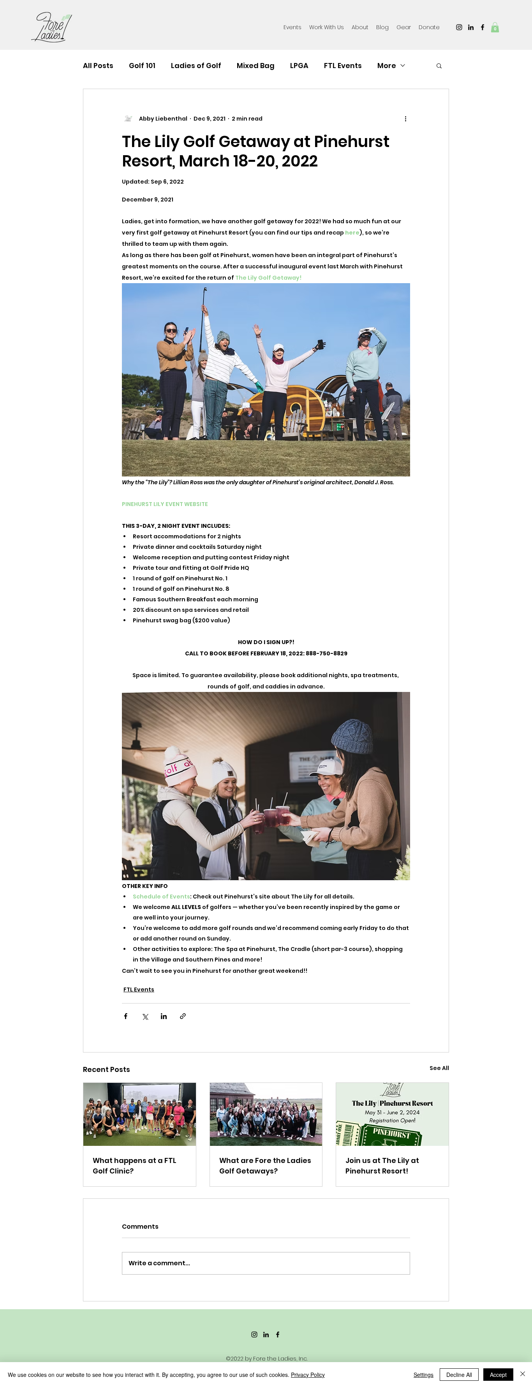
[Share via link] (183, 1016)
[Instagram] (459, 27)
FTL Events (343, 65)
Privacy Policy (308, 1374)
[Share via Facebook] (125, 1016)
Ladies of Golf (196, 65)
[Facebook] (482, 27)
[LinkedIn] (471, 27)
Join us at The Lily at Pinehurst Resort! (382, 1166)
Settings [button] (423, 1374)
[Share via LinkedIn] (163, 1016)
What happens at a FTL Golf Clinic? (134, 1166)
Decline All (459, 1374)
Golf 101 (142, 65)
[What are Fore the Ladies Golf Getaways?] (266, 1114)
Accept (498, 1374)
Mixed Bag (256, 65)
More (386, 65)
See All (439, 1068)
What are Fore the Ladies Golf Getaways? (265, 1166)
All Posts (98, 65)
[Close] (522, 1374)
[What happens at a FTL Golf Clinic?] (139, 1114)
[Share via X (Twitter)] (144, 1016)
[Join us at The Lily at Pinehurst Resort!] (392, 1114)
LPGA (299, 65)
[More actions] (405, 118)
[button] (404, 27)
